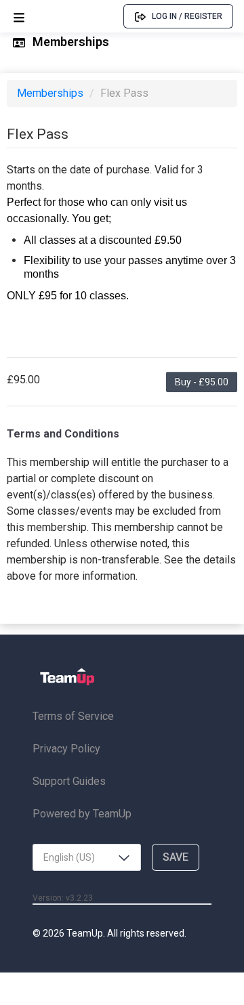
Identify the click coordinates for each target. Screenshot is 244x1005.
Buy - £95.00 (201, 382)
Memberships (51, 93)
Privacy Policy (66, 748)
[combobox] (87, 857)
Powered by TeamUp (82, 813)
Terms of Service (73, 716)
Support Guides (69, 781)
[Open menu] (19, 16)
